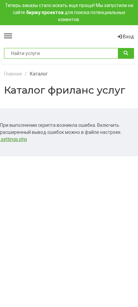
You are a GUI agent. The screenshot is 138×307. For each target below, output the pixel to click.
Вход (128, 36)
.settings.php (13, 139)
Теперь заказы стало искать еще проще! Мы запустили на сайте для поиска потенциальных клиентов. (69, 12)
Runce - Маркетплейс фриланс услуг (65, 36)
